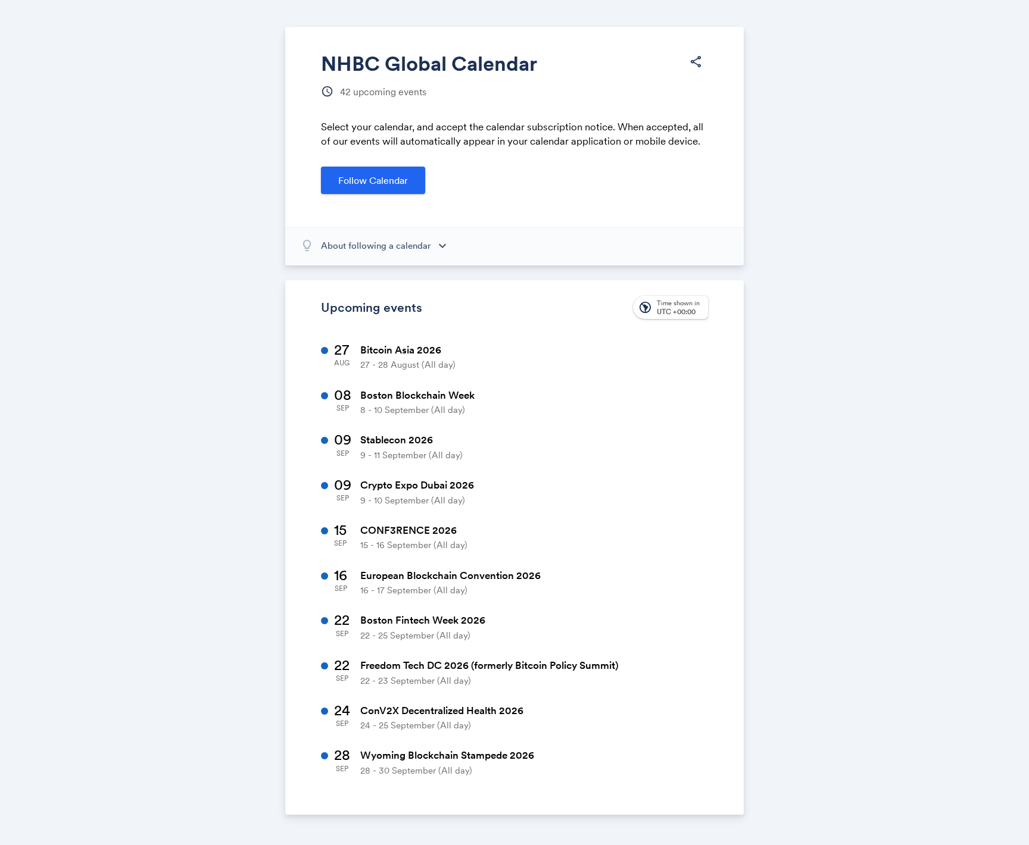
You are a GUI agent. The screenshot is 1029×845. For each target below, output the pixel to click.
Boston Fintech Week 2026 (422, 620)
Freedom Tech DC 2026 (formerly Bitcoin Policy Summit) (489, 665)
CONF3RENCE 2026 (408, 530)
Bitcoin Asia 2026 (400, 349)
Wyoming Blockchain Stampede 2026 (447, 755)
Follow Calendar (373, 180)
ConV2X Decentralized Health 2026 (441, 710)
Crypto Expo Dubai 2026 (417, 485)
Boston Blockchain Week (417, 395)
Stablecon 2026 (396, 439)
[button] (695, 61)
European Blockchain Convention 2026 (450, 575)
